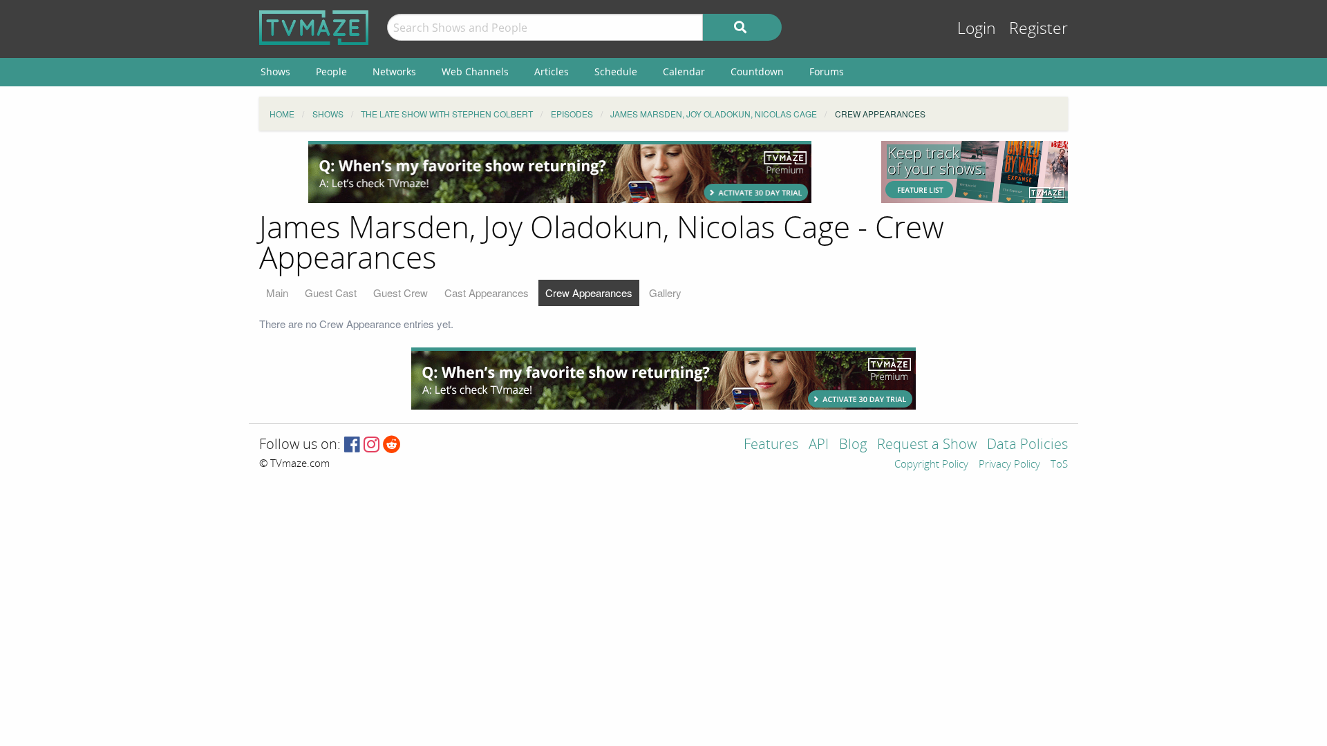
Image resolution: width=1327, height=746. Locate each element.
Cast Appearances (486, 292)
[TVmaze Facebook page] (352, 445)
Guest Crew (400, 292)
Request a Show (927, 445)
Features (771, 445)
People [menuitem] (331, 71)
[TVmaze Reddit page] (392, 445)
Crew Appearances (588, 292)
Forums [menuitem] (826, 71)
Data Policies (1027, 445)
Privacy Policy (1009, 464)
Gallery (665, 292)
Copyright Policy (931, 464)
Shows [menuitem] (275, 71)
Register (1038, 28)
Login (976, 28)
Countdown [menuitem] (757, 71)
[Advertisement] (559, 172)
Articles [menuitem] (551, 71)
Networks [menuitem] (394, 71)
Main (277, 292)
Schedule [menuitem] (615, 71)
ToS (1059, 464)
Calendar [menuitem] (684, 71)
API (819, 445)
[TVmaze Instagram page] (371, 445)
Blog (853, 445)
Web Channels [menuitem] (475, 71)
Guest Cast (331, 292)
